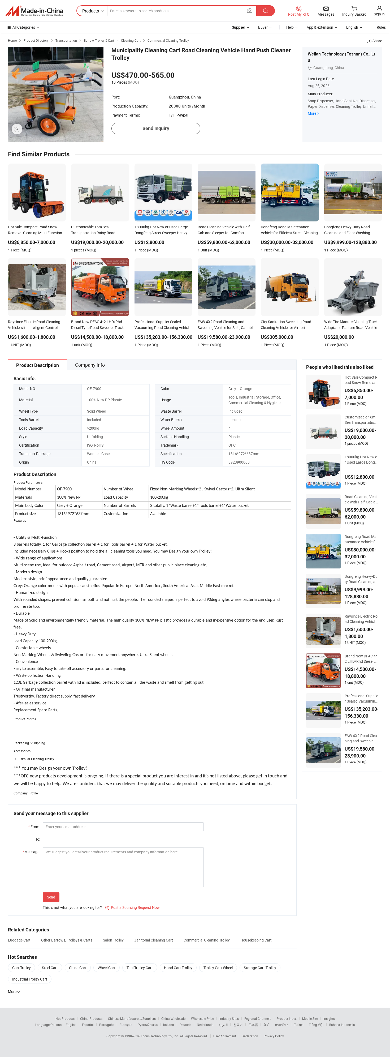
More (312, 113)
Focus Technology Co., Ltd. (160, 1036)
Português (106, 1024)
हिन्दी (266, 1024)
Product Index (287, 1018)
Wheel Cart (106, 967)
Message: (31, 851)
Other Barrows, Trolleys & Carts (66, 940)
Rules (381, 27)
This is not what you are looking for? (72, 907)
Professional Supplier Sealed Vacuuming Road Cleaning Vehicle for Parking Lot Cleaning (362, 698)
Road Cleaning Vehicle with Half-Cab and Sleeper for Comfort (361, 499)
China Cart (77, 967)
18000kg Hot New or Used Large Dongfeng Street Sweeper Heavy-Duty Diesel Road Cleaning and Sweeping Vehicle (361, 459)
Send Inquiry (155, 128)
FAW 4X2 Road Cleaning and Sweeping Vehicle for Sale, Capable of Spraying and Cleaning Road (361, 738)
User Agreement (224, 1036)
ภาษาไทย (281, 1024)
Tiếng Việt (316, 1024)
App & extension (320, 27)
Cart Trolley (21, 967)
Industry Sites (229, 1018)
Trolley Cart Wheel (218, 967)
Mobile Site (310, 1018)
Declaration (250, 1036)
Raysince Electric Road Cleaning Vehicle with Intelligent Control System (361, 619)
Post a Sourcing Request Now (132, 907)
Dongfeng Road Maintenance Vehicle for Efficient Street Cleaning (361, 539)
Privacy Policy (274, 1036)
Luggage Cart (19, 940)
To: (37, 839)
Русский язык (148, 1024)
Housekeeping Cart (256, 940)
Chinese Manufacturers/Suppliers (132, 1018)
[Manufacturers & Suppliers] (34, 10)
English (71, 1024)
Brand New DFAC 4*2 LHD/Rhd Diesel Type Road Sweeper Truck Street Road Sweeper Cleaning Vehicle (361, 658)
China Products (91, 1018)
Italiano (168, 1024)
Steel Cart (50, 967)
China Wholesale (173, 1018)
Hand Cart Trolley (178, 967)
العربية (223, 1024)
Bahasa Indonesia (342, 1024)
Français (126, 1024)
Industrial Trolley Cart (29, 979)
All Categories (23, 27)
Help (290, 27)
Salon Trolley (113, 940)
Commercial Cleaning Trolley (207, 940)
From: (34, 826)
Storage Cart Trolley (260, 967)
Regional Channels (257, 1018)
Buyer (263, 27)
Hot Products (65, 1018)
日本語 (253, 1024)
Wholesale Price (202, 1018)
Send (51, 897)
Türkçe (298, 1024)
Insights (329, 1018)
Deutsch (185, 1024)
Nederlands (205, 1024)
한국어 (238, 1024)
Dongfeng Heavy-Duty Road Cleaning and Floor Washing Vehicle (361, 579)
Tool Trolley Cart (140, 967)
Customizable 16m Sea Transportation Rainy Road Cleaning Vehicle (360, 419)
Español (88, 1024)
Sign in (379, 13)
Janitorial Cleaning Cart (153, 940)
